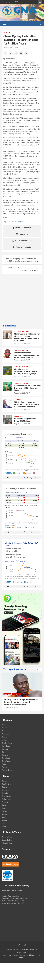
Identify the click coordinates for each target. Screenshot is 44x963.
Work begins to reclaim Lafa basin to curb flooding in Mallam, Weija (25, 371)
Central (4, 737)
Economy (5, 790)
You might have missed (15, 669)
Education (18, 416)
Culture (4, 787)
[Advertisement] (22, 300)
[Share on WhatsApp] (16, 53)
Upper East (6, 758)
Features (5, 802)
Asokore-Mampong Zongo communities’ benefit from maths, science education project (23, 260)
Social (4, 817)
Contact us (6, 955)
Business (17, 399)
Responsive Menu (40, 2)
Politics (17, 331)
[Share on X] (11, 53)
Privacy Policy (7, 843)
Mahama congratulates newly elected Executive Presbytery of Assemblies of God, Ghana (27, 337)
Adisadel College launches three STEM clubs (25, 419)
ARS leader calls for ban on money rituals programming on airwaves (23, 269)
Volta (4, 764)
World (4, 823)
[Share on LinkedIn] (21, 53)
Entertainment (7, 796)
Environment (6, 799)
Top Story (25, 331)
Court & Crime (7, 784)
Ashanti (4, 728)
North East (6, 746)
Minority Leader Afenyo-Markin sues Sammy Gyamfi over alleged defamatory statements (20, 702)
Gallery (4, 805)
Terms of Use (7, 837)
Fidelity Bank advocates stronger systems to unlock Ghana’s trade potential (26, 404)
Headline (17, 367)
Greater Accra (7, 743)
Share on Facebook (23, 228)
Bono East (5, 734)
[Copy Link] (26, 53)
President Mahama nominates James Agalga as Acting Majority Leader (26, 355)
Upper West (6, 761)
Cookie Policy (7, 840)
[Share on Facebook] (5, 53)
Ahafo (4, 725)
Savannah (5, 755)
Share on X (23, 234)
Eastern (4, 740)
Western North (7, 770)
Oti (3, 752)
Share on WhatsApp (23, 241)
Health (4, 808)
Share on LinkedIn (23, 247)
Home (4, 826)
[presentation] (37, 669)
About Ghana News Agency (12, 890)
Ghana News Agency (27, 949)
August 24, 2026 (20, 343)
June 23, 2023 (8, 47)
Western (5, 767)
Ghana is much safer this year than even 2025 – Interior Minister (27, 388)
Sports (6, 32)
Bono (4, 731)
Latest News (9, 325)
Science (5, 814)
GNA (16, 47)
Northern (5, 749)
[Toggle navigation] (5, 23)
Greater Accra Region (15, 221)
